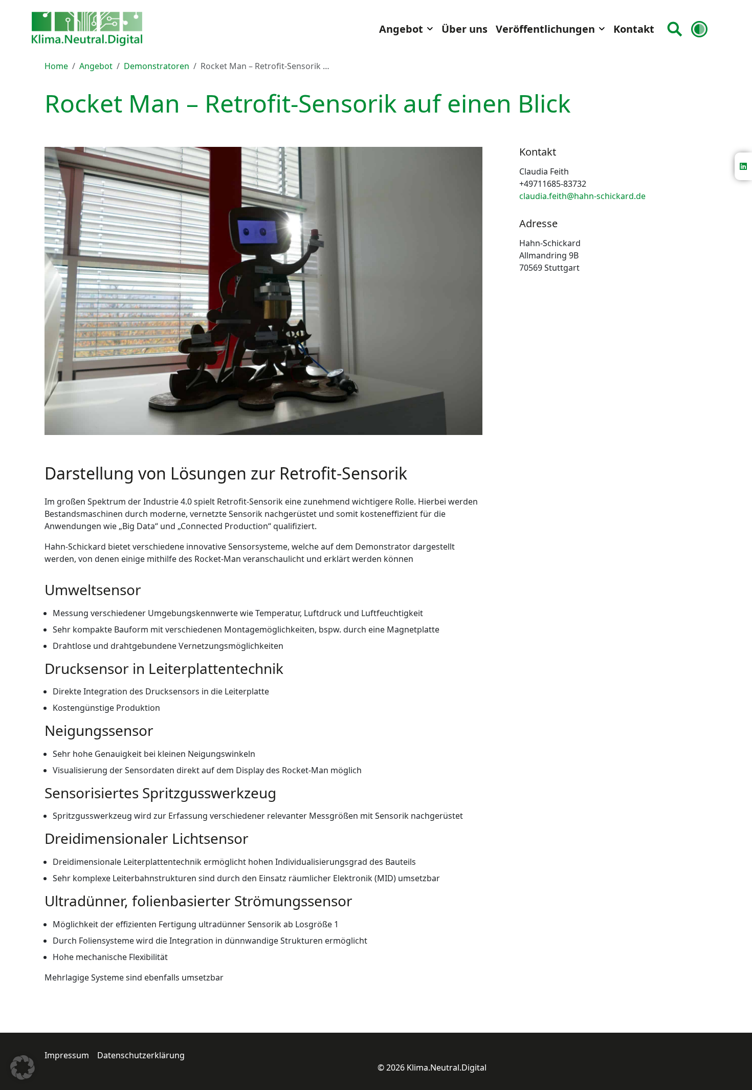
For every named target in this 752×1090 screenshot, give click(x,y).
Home (56, 66)
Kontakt (633, 29)
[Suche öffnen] (675, 29)
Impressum (67, 1055)
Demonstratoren (156, 66)
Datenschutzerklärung (141, 1055)
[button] (22, 1067)
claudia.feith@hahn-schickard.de (582, 196)
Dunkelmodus (701, 29)
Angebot (401, 29)
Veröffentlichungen (545, 29)
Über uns (464, 29)
